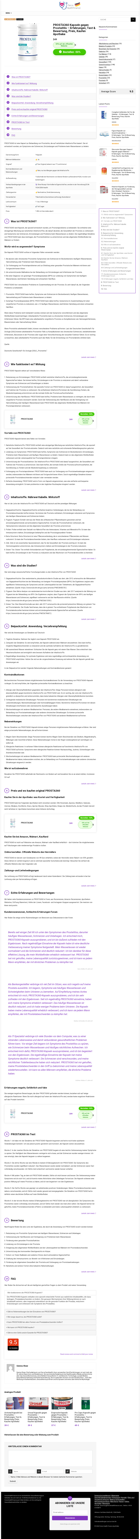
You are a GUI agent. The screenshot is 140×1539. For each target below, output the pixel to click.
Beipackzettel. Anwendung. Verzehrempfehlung (32, 103)
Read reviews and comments (70, 1354)
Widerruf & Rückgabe (117, 1499)
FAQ (13, 135)
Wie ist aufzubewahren (112, 245)
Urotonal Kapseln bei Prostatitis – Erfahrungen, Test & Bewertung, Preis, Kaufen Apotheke (13, 1417)
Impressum (116, 1497)
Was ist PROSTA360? (21, 77)
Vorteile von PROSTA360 (113, 221)
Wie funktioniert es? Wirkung (24, 83)
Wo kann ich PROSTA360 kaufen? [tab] (20, 1327)
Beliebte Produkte (105, 46)
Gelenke (102, 57)
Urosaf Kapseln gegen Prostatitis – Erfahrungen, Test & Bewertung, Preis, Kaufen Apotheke (37, 1417)
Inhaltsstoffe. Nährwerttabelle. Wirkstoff (30, 90)
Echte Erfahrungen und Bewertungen (28, 116)
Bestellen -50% (71, 52)
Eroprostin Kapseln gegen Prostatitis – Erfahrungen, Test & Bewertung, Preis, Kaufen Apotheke (59, 1417)
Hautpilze (102, 72)
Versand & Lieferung (101, 1499)
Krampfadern (103, 75)
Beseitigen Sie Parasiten (107, 49)
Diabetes (102, 51)
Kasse (121, 1501)
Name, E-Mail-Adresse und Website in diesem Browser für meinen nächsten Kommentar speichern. (46, 1477)
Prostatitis (20, 19)
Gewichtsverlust (105, 65)
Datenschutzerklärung (102, 1495)
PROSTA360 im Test (21, 122)
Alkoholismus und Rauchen (108, 44)
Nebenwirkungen (110, 241)
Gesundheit (103, 62)
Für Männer (103, 54)
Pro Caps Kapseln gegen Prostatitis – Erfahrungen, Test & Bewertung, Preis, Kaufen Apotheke (85, 1417)
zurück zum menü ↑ (88, 357)
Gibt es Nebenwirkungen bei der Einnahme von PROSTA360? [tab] (31, 1312)
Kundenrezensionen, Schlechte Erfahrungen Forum (113, 275)
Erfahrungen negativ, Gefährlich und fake (118, 279)
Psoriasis (102, 80)
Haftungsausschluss (101, 1501)
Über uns (131, 1497)
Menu (8, 13)
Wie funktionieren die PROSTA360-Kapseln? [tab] (24, 1293)
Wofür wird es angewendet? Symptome (118, 214)
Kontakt (124, 1497)
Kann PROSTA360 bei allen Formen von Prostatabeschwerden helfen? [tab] (35, 1322)
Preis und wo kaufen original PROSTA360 (29, 109)
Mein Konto (114, 1501)
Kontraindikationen (111, 238)
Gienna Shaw (22, 1366)
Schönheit (102, 83)
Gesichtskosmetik (105, 59)
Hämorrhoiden (104, 70)
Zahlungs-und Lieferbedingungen (115, 268)
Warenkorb (106, 1503)
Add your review (87, 1354)
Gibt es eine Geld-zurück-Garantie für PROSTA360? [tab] (27, 1333)
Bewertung (16, 129)
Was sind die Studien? (21, 96)
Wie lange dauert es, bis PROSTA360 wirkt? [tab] (24, 1317)
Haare (101, 67)
